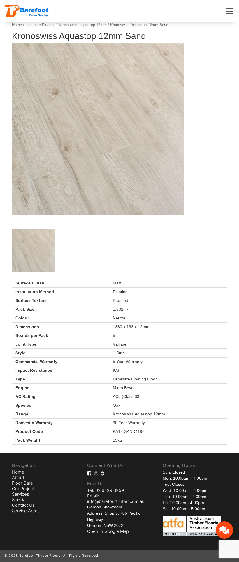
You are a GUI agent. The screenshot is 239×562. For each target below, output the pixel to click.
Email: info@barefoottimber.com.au (116, 498)
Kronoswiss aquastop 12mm (83, 25)
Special (19, 499)
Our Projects (24, 488)
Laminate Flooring (40, 25)
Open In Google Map (108, 531)
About (18, 477)
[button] (230, 11)
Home (17, 25)
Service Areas (26, 510)
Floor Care (22, 483)
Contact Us (23, 505)
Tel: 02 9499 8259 (105, 490)
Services (20, 494)
